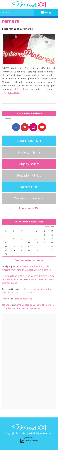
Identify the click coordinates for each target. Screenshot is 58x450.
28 (37, 250)
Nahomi (6, 298)
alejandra (7, 304)
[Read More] (14, 92)
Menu (47, 12)
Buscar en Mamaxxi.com (29, 113)
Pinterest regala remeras (17, 28)
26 (21, 250)
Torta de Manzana (23, 298)
